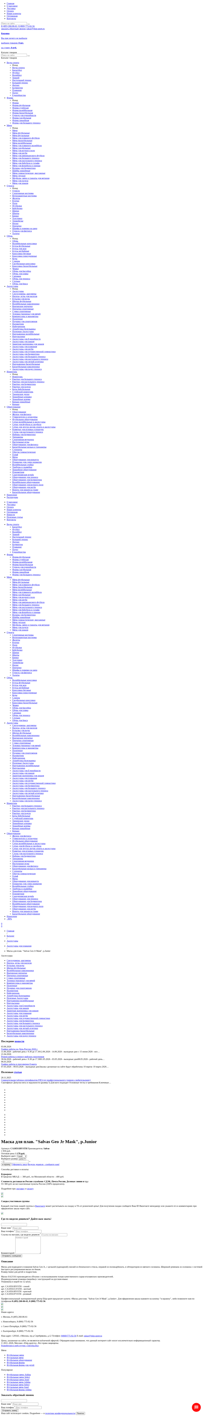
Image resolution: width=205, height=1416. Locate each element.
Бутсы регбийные (20, 251)
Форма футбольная (21, 105)
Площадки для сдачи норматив (27, 462)
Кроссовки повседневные (24, 256)
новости (19, 1041)
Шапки (15, 211)
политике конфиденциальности (60, 1413)
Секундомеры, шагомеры (24, 294)
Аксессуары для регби (22, 349)
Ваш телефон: (8, 1231)
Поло (14, 203)
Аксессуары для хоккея (23, 341)
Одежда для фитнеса (22, 231)
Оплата (10, 11)
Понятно (80, 1413)
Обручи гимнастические (24, 452)
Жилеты (16, 198)
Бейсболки (17, 208)
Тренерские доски (20, 394)
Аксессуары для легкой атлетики (28, 361)
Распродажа (12, 497)
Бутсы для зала (19, 248)
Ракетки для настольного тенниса (28, 382)
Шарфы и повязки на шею (24, 228)
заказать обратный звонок (13, 28)
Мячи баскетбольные (22, 140)
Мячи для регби (19, 153)
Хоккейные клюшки (22, 397)
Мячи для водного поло (23, 150)
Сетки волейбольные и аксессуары (28, 422)
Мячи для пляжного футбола (26, 138)
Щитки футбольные (21, 301)
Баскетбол (17, 70)
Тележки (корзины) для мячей (26, 314)
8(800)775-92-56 (68, 1336)
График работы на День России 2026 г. (19, 1049)
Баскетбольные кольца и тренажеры (29, 447)
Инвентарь (12, 371)
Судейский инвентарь (22, 392)
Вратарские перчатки (22, 306)
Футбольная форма (16, 1362)
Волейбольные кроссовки (24, 243)
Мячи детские (19, 175)
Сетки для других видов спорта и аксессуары (34, 427)
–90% (9, 919)
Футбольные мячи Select (18, 1377)
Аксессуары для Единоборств (26, 339)
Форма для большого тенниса (26, 123)
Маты (15, 457)
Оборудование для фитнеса (25, 444)
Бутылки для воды (21, 299)
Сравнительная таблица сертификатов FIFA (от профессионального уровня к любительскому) (46, 1080)
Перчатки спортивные (23, 309)
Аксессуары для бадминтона (25, 354)
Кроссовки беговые (21, 253)
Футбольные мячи (15, 1355)
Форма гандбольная (21, 118)
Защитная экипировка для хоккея (28, 344)
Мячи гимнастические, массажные (28, 173)
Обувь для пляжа (20, 273)
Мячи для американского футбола (28, 155)
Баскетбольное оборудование (26, 492)
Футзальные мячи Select (18, 1384)
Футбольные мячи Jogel (18, 1379)
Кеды (14, 258)
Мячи (9, 125)
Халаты (16, 233)
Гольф (15, 454)
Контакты (11, 18)
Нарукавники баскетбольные (26, 364)
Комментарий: (8, 1253)
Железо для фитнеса (21, 414)
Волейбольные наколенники (25, 304)
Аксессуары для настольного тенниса (30, 359)
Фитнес (16, 85)
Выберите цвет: (8, 1156)
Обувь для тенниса (21, 279)
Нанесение (12, 495)
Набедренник (18, 326)
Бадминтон (17, 88)
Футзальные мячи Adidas (18, 1382)
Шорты (15, 213)
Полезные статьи (15, 517)
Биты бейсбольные (21, 389)
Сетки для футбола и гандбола (26, 424)
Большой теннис (20, 83)
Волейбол (17, 75)
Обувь (10, 236)
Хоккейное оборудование (24, 469)
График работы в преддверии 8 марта (19, 1064)
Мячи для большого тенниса (25, 158)
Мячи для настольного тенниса (27, 160)
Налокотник (18, 324)
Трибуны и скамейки (22, 467)
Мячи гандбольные (21, 148)
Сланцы (16, 261)
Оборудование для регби (24, 487)
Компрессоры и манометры (25, 316)
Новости (11, 514)
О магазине (12, 6)
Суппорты (17, 449)
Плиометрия (18, 472)
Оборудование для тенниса (25, 477)
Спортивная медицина (23, 439)
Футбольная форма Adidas (19, 1390)
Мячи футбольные (21, 133)
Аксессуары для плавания (24, 346)
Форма (10, 98)
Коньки (15, 404)
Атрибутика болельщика (24, 329)
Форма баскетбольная (22, 113)
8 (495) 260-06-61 (9, 26)
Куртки (15, 201)
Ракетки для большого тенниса (27, 379)
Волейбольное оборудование (26, 482)
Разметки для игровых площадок (28, 429)
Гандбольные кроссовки (23, 263)
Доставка (11, 8)
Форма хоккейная (20, 120)
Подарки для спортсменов (24, 321)
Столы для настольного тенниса (27, 432)
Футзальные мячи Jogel (18, 1387)
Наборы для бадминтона (24, 434)
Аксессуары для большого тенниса (28, 356)
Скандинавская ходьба (23, 474)
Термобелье (17, 221)
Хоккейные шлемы (21, 399)
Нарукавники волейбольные (25, 334)
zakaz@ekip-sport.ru (35, 28)
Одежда (10, 186)
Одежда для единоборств (24, 115)
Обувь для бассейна (21, 271)
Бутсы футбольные (21, 246)
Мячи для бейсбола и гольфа (25, 163)
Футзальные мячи (15, 1357)
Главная (10, 3)
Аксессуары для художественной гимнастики (34, 351)
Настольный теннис (21, 80)
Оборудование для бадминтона (27, 480)
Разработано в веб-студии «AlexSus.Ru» (20, 1345)
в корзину (6, 1164)
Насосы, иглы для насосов (24, 296)
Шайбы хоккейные (21, 170)
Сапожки (16, 276)
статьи (18, 1072)
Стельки (16, 281)
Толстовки (17, 218)
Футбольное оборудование (25, 419)
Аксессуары (12, 286)
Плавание (17, 90)
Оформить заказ (19, 1164)
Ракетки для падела (21, 387)
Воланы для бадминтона (24, 168)
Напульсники (18, 336)
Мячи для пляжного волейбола (27, 145)
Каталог (10, 936)
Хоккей (15, 77)
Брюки (15, 216)
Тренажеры (17, 437)
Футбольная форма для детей (20, 1365)
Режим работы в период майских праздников (22, 1056)
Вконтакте (40, 1206)
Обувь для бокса (20, 284)
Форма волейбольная (22, 110)
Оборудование (13, 407)
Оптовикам (12, 16)
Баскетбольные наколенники (26, 366)
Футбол (16, 72)
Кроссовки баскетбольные (24, 266)
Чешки (15, 268)
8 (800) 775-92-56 (26, 26)
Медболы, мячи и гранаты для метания (30, 178)
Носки (15, 223)
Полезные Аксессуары (23, 331)
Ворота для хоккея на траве (25, 490)
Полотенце (17, 319)
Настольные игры (20, 442)
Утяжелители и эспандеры (25, 417)
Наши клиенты (14, 13)
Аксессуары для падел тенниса (27, 369)
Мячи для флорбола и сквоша (26, 165)
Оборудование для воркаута (25, 459)
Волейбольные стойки (23, 464)
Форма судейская (20, 108)
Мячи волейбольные (22, 143)
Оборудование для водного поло (27, 485)
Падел (15, 93)
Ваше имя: (6, 1228)
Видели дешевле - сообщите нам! (43, 1164)
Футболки (17, 206)
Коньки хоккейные (21, 402)
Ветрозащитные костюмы (24, 196)
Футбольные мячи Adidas (19, 1374)
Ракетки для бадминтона (24, 384)
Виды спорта (13, 62)
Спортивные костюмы (23, 193)
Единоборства (19, 95)
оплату (30, 1188)
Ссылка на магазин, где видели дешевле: (21, 1234)
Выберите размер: (10, 1158)
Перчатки (16, 226)
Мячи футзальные (20, 135)
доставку (20, 1188)
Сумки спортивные (21, 311)
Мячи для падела (20, 181)
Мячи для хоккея (20, 183)
